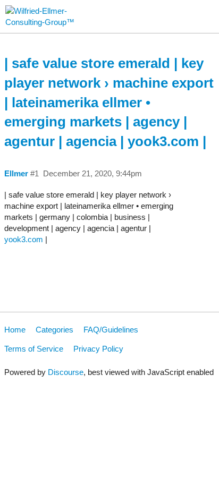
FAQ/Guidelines (110, 329)
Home (15, 329)
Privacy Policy (98, 348)
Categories (54, 329)
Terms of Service (33, 348)
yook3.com (23, 239)
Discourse (65, 372)
